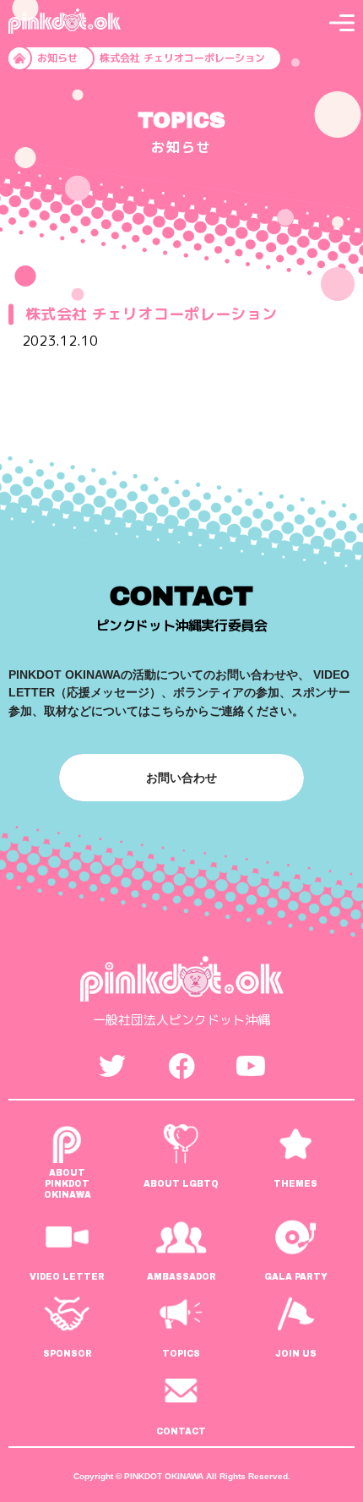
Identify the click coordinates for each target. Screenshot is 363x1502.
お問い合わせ (181, 777)
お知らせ (57, 58)
